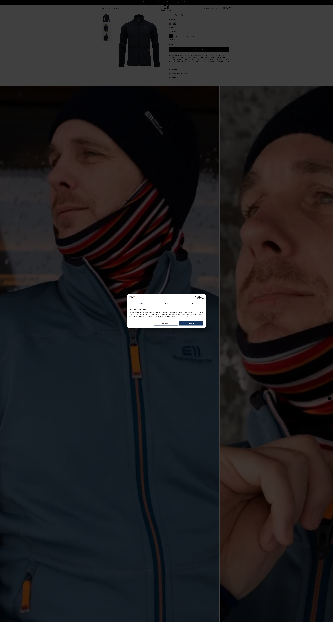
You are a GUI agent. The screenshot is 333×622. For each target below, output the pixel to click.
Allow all (191, 323)
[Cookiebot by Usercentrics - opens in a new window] (196, 297)
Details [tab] (166, 303)
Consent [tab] (140, 303)
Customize (165, 323)
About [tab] (192, 303)
